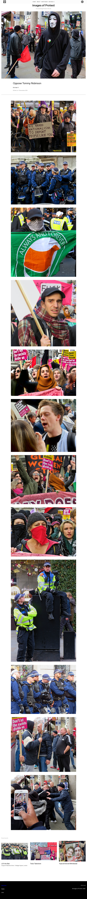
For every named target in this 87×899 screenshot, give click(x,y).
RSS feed (83, 885)
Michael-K (51, 1)
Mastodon (44, 1)
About (38, 1)
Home (34, 1)
